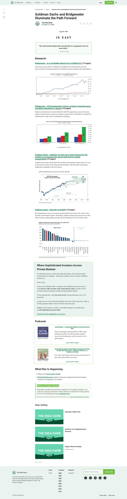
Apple (67, 342)
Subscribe (109, 2)
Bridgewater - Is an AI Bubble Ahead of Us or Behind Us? (58, 63)
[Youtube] (95, 478)
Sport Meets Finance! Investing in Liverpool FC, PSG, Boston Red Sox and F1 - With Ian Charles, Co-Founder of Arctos (72, 350)
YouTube (76, 342)
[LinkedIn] (90, 478)
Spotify (71, 342)
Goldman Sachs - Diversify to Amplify (50, 210)
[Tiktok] (100, 478)
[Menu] (116, 2)
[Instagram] (105, 478)
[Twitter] (86, 478)
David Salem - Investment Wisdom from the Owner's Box (72, 327)
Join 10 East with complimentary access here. (51, 314)
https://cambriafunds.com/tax (79, 397)
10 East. (43, 282)
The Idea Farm (39, 9)
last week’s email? (54, 374)
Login (100, 2)
